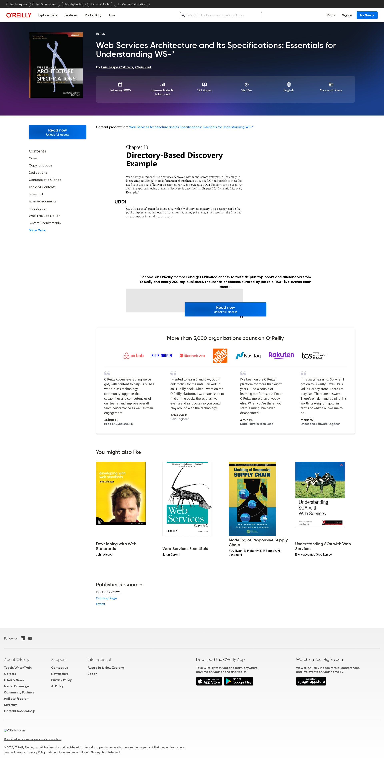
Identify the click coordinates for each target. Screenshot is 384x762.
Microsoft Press (331, 90)
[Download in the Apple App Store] (209, 684)
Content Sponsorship (19, 711)
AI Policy (57, 686)
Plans (331, 15)
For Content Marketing (131, 4)
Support (58, 659)
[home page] (19, 15)
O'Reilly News (14, 680)
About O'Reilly (16, 659)
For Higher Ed (73, 4)
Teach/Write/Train (18, 667)
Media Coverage (16, 686)
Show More (37, 230)
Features (70, 15)
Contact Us (59, 667)
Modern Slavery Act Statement (100, 752)
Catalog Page (106, 598)
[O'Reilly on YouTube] (30, 638)
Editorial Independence (63, 752)
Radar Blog (93, 15)
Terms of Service (14, 752)
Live (112, 15)
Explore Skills (47, 15)
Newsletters (59, 674)
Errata (100, 604)
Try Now (365, 15)
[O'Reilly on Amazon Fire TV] (311, 684)
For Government (46, 4)
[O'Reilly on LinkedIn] (23, 638)
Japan (92, 674)
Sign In (347, 15)
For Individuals (100, 4)
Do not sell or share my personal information (32, 739)
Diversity (10, 705)
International (99, 659)
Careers (10, 674)
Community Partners (19, 692)
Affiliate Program (16, 698)
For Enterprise (18, 4)
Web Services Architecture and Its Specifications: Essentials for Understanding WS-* (191, 127)
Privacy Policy (61, 680)
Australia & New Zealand (106, 667)
